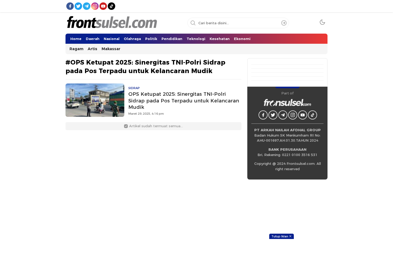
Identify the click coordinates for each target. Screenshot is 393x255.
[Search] (284, 23)
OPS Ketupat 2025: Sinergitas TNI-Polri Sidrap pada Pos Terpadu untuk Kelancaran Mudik (183, 100)
